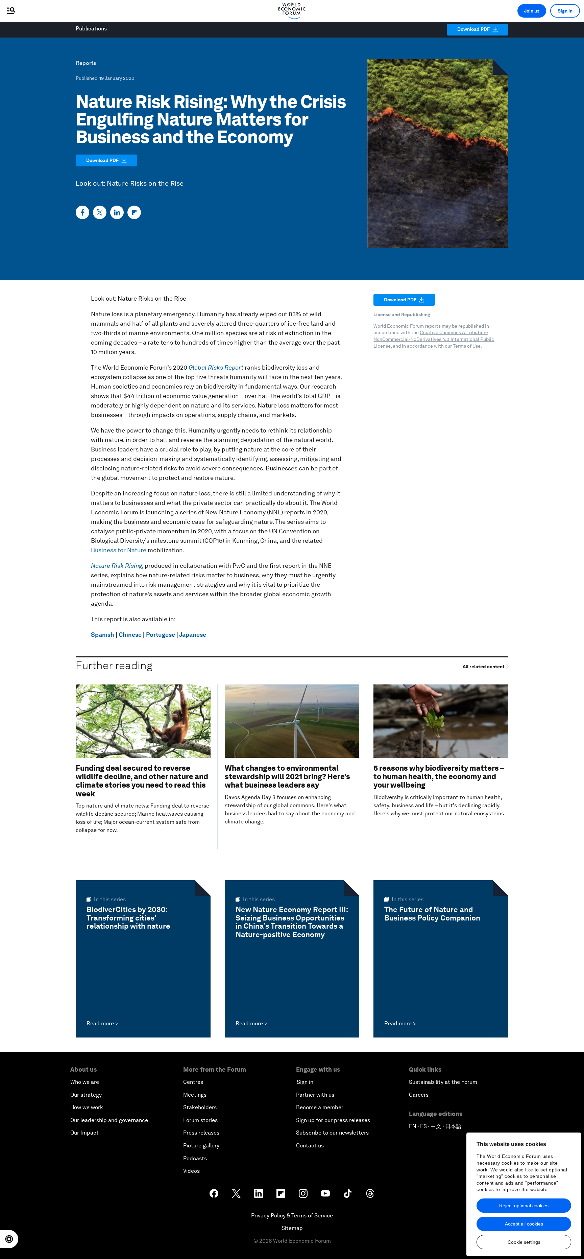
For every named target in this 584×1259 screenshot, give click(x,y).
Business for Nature (118, 550)
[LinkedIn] (117, 212)
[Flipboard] (134, 212)
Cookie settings (524, 1242)
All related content (484, 667)
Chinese (130, 634)
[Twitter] (99, 212)
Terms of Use (467, 346)
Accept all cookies (524, 1224)
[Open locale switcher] (9, 1239)
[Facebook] (82, 212)
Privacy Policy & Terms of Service (292, 1215)
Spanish (102, 634)
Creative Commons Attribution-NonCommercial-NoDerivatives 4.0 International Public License (433, 339)
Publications (91, 28)
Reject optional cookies (524, 1205)
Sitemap (292, 1228)
